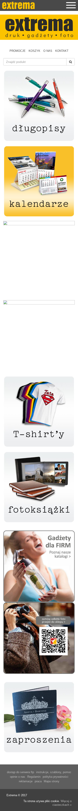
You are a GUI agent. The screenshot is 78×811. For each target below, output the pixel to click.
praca (38, 781)
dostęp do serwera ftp (20, 772)
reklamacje (25, 781)
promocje (18, 50)
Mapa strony (51, 781)
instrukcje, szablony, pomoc (53, 772)
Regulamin (34, 776)
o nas (47, 50)
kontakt (61, 50)
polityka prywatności (55, 776)
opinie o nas (17, 776)
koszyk (34, 50)
